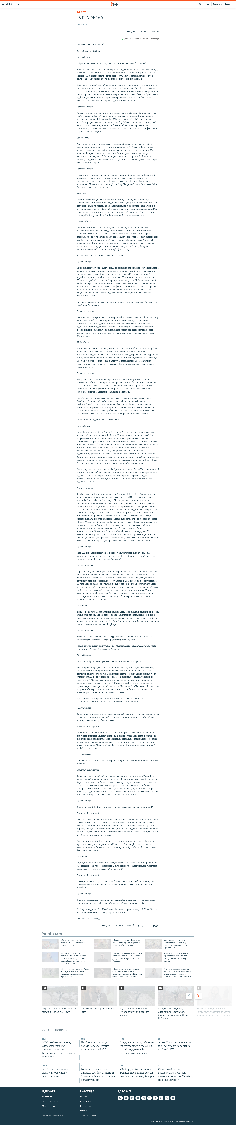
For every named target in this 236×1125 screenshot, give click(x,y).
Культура (81, 12)
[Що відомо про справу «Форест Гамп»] (99, 996)
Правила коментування (52, 1116)
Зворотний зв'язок (88, 1116)
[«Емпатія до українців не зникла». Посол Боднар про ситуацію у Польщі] (50, 944)
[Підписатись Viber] (149, 1098)
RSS (44, 1111)
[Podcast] (167, 1098)
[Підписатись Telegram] (155, 1098)
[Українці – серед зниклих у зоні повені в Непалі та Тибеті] (60, 996)
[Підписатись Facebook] (120, 1098)
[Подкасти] (200, 4)
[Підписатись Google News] (126, 1098)
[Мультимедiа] (208, 4)
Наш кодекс (85, 1102)
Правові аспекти (87, 1106)
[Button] (132, 31)
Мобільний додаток (50, 1102)
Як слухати (47, 1097)
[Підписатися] (172, 1098)
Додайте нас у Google (222, 4)
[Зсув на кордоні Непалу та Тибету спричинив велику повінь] (137, 996)
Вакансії (84, 1111)
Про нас (83, 1097)
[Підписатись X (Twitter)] (132, 1098)
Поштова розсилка (50, 1106)
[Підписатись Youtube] (137, 1098)
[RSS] (161, 1098)
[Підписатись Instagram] (143, 1098)
